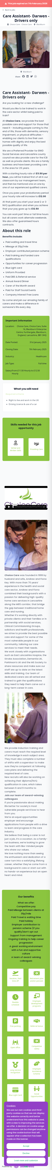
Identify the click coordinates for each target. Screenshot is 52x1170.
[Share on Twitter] (31, 76)
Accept (26, 1146)
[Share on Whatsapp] (35, 76)
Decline (26, 1153)
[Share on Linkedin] (27, 76)
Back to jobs (10, 10)
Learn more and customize (26, 1160)
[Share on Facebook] (23, 76)
